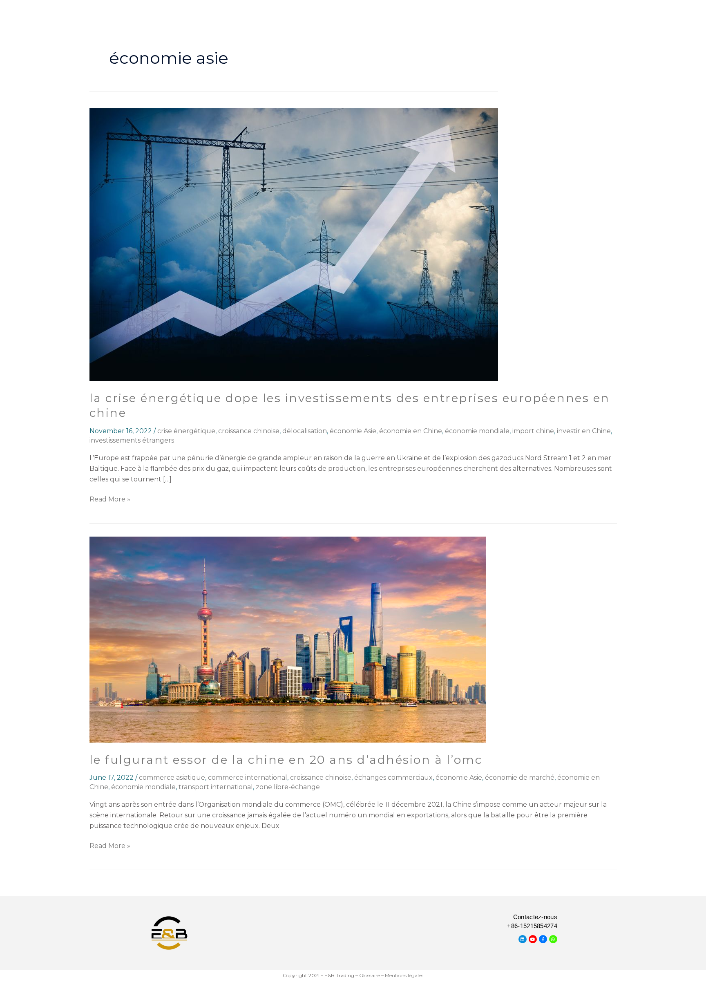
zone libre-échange (288, 787)
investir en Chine (584, 431)
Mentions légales (404, 975)
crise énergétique (186, 431)
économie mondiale (477, 431)
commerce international (247, 777)
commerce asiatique (172, 777)
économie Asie (353, 431)
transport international (216, 787)
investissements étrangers (131, 440)
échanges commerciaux (393, 777)
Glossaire (369, 975)
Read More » (109, 498)
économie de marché (519, 777)
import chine (533, 431)
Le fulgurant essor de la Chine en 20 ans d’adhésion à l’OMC (286, 760)
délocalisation (304, 431)
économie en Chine (410, 431)
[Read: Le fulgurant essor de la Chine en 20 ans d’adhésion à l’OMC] (287, 639)
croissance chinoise (248, 431)
